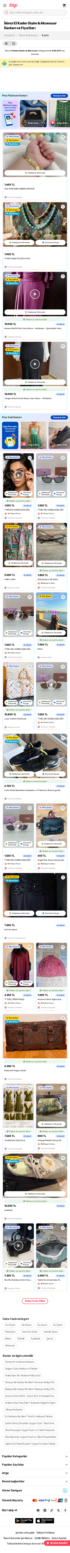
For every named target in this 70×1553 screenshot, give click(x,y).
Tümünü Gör (59, 96)
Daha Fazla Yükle (35, 1301)
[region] (36, 113)
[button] (5, 5)
